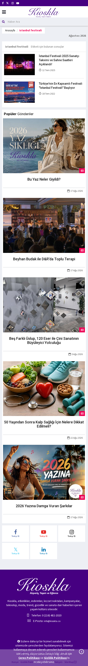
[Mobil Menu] (4, 12)
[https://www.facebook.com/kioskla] (2, 3)
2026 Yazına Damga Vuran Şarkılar (44, 506)
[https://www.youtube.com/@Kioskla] (17, 3)
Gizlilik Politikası (55, 658)
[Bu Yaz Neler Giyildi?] (44, 145)
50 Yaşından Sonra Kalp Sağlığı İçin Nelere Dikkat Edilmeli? (44, 424)
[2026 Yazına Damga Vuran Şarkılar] (44, 472)
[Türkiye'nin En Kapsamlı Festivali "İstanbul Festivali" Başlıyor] (19, 92)
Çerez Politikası (29, 658)
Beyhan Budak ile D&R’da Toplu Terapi (44, 259)
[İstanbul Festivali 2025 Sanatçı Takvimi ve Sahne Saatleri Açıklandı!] (19, 64)
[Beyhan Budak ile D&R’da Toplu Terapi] (44, 225)
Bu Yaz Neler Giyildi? (44, 179)
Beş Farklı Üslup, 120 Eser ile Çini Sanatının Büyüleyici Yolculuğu (44, 340)
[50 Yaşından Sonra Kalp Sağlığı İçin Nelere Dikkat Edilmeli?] (44, 388)
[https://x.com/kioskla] (7, 3)
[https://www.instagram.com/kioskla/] (12, 3)
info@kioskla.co (52, 621)
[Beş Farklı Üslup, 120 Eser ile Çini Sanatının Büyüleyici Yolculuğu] (44, 304)
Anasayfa (10, 30)
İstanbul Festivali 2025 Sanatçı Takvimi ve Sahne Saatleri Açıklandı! (59, 60)
